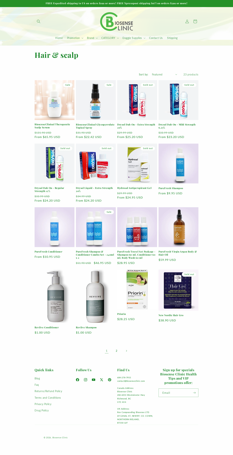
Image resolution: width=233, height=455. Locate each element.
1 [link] (107, 350)
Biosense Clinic (60, 437)
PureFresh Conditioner (48, 251)
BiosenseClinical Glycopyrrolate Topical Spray (95, 126)
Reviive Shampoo (86, 327)
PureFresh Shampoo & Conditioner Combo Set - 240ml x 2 (95, 254)
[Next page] (126, 351)
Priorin (121, 313)
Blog (37, 378)
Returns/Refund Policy (48, 391)
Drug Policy (42, 410)
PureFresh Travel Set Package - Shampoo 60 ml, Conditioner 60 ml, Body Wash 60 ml (136, 254)
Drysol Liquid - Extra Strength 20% (94, 190)
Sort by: (143, 74)
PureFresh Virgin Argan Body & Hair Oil (178, 253)
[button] (39, 21)
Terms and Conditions (48, 397)
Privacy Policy (43, 404)
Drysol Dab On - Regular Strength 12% (49, 190)
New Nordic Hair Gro (171, 315)
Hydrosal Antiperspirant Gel (134, 188)
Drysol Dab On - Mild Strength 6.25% (177, 126)
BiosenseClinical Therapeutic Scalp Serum (52, 126)
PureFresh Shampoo (171, 188)
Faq (37, 384)
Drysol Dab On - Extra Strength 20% (136, 126)
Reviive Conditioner (47, 327)
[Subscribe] (194, 392)
